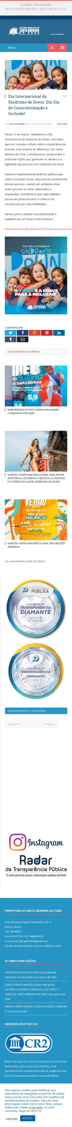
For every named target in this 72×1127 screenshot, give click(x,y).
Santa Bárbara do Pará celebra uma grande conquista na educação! (33, 411)
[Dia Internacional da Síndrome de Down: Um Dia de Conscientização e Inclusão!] (36, 75)
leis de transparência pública (22, 1075)
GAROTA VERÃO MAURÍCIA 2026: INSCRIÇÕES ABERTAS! (36, 1006)
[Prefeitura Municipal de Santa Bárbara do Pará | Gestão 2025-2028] (36, 30)
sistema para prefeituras (52, 1061)
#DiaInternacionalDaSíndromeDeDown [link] (29, 229)
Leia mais (36, 1107)
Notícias (62, 123)
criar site (28, 1061)
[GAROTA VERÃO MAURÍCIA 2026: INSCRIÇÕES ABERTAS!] (36, 519)
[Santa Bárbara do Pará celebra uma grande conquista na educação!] (36, 386)
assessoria (31, 1066)
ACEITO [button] (27, 1118)
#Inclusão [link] (60, 229)
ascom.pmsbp (17, 123)
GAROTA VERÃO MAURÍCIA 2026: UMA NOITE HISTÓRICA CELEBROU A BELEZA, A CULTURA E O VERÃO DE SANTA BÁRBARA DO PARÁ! (37, 9)
